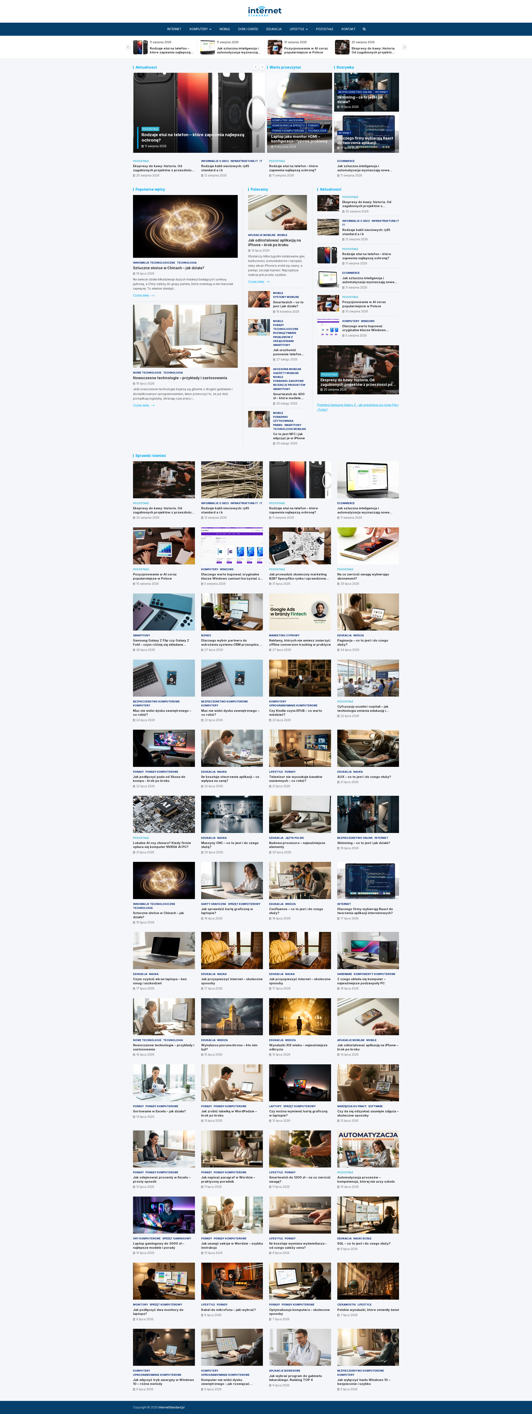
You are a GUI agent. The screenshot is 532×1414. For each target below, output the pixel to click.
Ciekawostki (346, 1304)
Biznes (206, 635)
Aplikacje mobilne (262, 235)
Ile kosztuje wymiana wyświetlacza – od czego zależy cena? (298, 1245)
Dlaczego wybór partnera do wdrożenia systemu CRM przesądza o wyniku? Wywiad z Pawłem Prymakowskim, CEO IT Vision (231, 646)
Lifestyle (297, 29)
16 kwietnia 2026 (287, 311)
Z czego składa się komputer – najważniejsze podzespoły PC (361, 981)
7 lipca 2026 (280, 1319)
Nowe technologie (147, 372)
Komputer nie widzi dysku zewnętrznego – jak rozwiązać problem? (225, 1384)
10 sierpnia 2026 (156, 146)
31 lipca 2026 (281, 583)
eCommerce (346, 161)
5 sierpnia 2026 (356, 335)
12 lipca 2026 (349, 1120)
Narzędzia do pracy (352, 1106)
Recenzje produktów (289, 384)
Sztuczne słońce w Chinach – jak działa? (168, 268)
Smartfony (281, 345)
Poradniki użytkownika (283, 418)
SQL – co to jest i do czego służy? (363, 1243)
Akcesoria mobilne (287, 369)
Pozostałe (324, 29)
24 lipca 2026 (350, 649)
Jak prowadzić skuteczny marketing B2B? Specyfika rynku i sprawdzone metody (298, 578)
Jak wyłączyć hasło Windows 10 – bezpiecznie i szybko (363, 1382)
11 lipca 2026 (213, 1186)
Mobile (225, 29)
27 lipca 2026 (213, 649)
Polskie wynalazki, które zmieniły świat (368, 1310)
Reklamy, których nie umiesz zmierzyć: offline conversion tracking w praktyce (300, 642)
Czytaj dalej (141, 295)
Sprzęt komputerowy (244, 904)
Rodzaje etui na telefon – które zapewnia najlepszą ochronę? (371, 52)
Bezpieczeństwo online (355, 92)
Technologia (317, 130)
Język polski (294, 837)
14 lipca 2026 (260, 250)
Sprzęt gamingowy (176, 1238)
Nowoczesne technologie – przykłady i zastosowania (180, 378)
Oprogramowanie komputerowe (293, 705)
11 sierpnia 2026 (283, 175)
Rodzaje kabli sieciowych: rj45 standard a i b (304, 50)
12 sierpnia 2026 (215, 175)
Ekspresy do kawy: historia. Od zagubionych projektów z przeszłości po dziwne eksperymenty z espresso (239, 54)
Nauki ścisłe (362, 1238)
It (261, 161)
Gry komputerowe (147, 1238)
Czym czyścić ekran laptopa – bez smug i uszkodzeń (160, 981)
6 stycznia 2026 (285, 146)
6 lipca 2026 (144, 1389)
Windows (367, 321)
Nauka (222, 771)
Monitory (140, 1304)
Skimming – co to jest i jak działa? (363, 843)
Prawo (278, 425)
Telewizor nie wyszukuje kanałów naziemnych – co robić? (295, 779)
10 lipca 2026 (350, 1186)
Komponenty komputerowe (374, 974)
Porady (313, 125)
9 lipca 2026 (280, 1253)
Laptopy (275, 1106)
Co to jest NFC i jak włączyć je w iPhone (289, 436)
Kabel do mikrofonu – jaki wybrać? (228, 1310)
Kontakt (349, 29)
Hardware (344, 974)
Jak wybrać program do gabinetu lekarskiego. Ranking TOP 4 (295, 1378)
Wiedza (358, 635)
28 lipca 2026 (145, 649)
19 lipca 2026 (350, 107)
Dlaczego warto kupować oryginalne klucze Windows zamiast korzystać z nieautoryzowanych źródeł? (364, 332)
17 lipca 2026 (350, 147)
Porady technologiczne (285, 327)
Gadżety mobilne (286, 373)
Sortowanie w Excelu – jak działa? (159, 1111)
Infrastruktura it (244, 161)
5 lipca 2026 (349, 1389)
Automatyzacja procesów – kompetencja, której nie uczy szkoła (366, 1179)
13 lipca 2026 (213, 1120)
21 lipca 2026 (281, 786)
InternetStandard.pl (172, 1407)
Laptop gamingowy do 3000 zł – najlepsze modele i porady (158, 1245)
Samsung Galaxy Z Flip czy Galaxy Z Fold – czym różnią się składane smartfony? (161, 644)
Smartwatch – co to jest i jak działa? (288, 304)
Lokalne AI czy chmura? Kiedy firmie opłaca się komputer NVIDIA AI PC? (162, 845)
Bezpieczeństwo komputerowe (156, 701)
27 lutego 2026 (286, 359)
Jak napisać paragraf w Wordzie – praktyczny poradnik (228, 1179)
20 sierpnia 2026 (147, 175)
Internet (174, 29)
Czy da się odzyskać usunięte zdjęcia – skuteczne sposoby (368, 1113)
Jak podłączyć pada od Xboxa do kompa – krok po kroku (159, 779)
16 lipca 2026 (145, 383)
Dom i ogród (248, 29)
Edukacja (274, 29)
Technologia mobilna (289, 429)
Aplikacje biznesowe (284, 1370)
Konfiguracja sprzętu (288, 125)
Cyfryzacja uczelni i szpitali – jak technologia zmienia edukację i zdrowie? (362, 711)
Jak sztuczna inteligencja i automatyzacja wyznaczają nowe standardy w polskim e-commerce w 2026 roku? (366, 172)
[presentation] (128, 47)
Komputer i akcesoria (287, 120)
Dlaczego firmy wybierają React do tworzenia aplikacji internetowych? (365, 142)
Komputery (199, 29)
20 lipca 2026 (213, 852)
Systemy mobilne (286, 297)
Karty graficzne (213, 904)
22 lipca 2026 (350, 716)
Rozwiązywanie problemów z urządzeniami (284, 336)
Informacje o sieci (215, 161)
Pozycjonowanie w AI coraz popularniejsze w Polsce (171, 50)
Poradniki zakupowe (288, 380)
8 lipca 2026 (144, 1319)
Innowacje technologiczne (154, 262)
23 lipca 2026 (213, 720)
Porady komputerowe (288, 130)
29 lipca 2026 (350, 583)
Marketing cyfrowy (284, 635)
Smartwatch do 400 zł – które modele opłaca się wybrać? (289, 398)
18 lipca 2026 (213, 918)
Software (375, 1106)
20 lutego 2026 (286, 403)
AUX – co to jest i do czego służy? (364, 777)
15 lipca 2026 (213, 1054)
